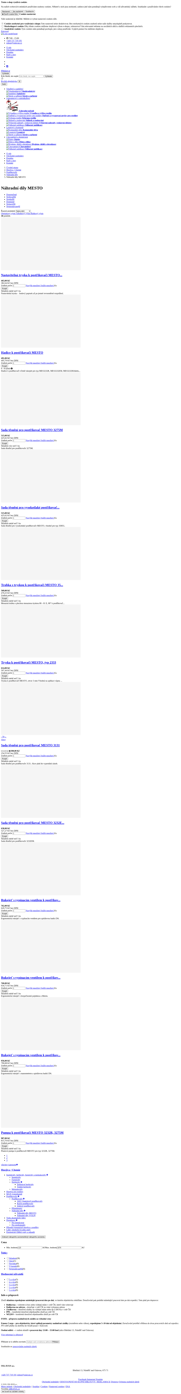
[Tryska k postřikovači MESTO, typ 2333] (41, 657)
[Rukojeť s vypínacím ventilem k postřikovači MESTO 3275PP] (41, 972)
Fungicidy (16, 1180)
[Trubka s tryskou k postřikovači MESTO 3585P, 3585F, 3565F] (41, 579)
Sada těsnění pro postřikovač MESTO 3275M (32, 430)
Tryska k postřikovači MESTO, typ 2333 (28, 662)
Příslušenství (17, 1208)
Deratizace (11, 1220)
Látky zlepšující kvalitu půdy (18, 1230)
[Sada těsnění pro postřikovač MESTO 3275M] (41, 424)
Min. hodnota (12, 1247)
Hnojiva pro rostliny (14, 1192)
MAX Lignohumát (14, 1194)
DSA (68, 1386)
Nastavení (6, 11)
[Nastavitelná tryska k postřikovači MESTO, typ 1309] (41, 269)
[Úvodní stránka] (9, 34)
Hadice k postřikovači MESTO (22, 352)
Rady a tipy (11, 55)
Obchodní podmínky (15, 50)
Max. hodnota (51, 1247)
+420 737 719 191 (9, 1375)
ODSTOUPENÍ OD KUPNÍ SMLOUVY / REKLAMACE (85, 1382)
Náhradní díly (18, 1211)
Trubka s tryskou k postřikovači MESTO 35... (32, 585)
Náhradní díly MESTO (26, 1213)
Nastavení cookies (56, 1386)
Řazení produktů (8, 211)
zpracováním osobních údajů (25, 1346)
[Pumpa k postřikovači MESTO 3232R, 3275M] (41, 1127)
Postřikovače (12, 1196)
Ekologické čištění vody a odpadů (20, 1232)
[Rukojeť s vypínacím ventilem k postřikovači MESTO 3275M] (41, 1049)
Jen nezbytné (18, 11)
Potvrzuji (5, 31)
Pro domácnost (18, 1223)
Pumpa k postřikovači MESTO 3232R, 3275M (32, 1132)
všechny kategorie (8, 1165)
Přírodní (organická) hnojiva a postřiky (22, 1227)
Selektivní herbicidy (25, 1184)
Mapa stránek (6, 1386)
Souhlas (36, 1386)
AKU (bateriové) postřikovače (29, 1201)
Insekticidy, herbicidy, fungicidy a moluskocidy (26, 1175)
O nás (8, 47)
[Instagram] (7, 66)
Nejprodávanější (16, 1269)
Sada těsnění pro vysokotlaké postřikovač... (30, 507)
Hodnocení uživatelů (12, 1274)
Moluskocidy (17, 1189)
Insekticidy (16, 1177)
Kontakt (9, 57)
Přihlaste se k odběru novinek (13, 1342)
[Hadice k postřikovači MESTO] (41, 347)
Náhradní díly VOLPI (26, 1215)
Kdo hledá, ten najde (9, 76)
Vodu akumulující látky (16, 1218)
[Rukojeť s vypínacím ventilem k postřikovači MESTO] (41, 894)
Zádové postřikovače (25, 1206)
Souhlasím (30, 11)
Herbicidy (16, 1182)
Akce (11, 1261)
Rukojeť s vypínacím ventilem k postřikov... (30, 900)
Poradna (9, 52)
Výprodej (13, 1266)
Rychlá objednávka (9, 81)
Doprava (114, 1382)
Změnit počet (6, 285)
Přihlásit (55, 1342)
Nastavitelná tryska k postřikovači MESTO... (31, 275)
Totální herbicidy (24, 1187)
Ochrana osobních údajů (129, 1382)
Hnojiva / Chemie (10, 1170)
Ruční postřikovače (25, 1203)
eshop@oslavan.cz (25, 1375)
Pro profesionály (18, 1225)
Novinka (12, 1263)
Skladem (12, 1258)
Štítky (4, 1252)
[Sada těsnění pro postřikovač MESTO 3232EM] (41, 817)
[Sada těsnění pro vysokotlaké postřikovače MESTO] (41, 502)
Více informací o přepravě (12, 1335)
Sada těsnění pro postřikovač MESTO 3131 (30, 745)
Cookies (44, 1386)
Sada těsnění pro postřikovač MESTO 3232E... (32, 822)
